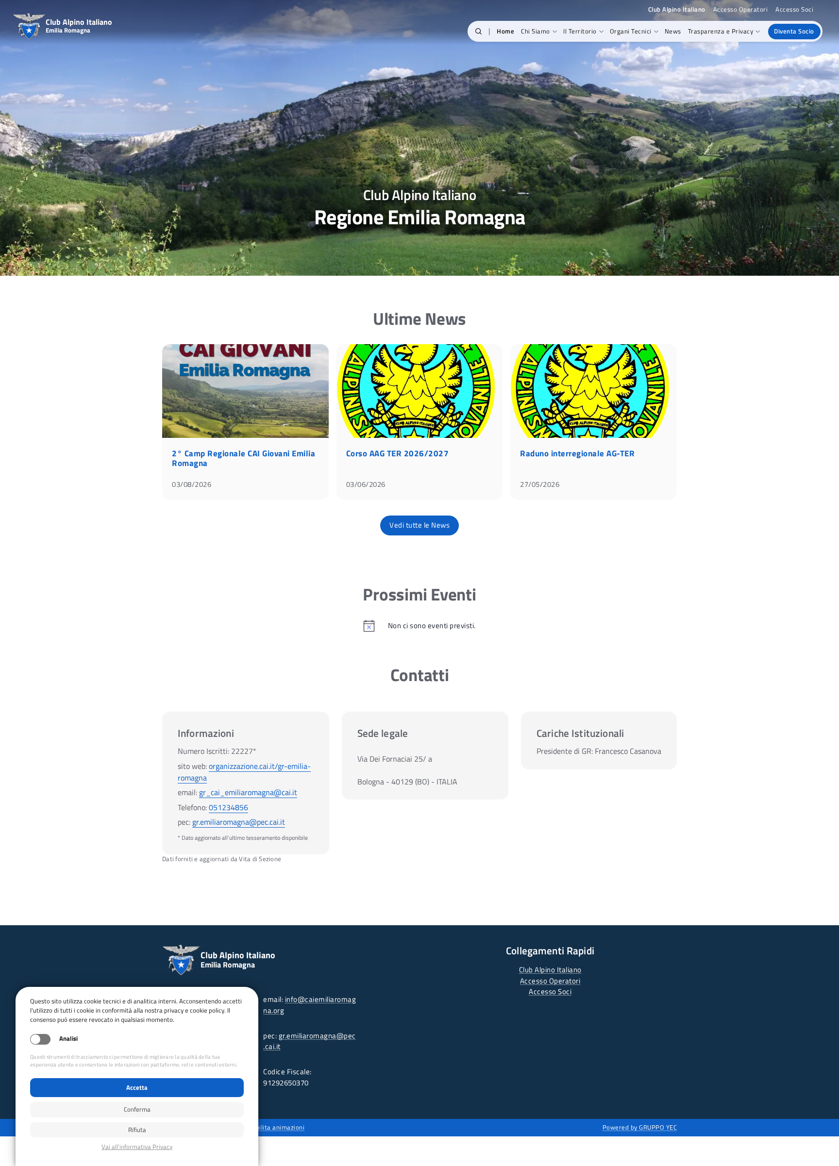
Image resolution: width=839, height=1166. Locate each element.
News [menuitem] (673, 31)
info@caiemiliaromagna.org (309, 1005)
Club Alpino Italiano (550, 969)
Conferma (137, 1109)
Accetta (137, 1087)
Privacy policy (137, 1146)
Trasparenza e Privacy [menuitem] (721, 31)
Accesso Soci (794, 9)
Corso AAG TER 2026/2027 (397, 453)
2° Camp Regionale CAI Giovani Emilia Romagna (243, 458)
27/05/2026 (539, 484)
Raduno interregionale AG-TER (577, 453)
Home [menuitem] (505, 31)
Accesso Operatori (740, 9)
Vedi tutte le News (419, 525)
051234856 (228, 807)
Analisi (68, 1038)
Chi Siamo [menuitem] (535, 31)
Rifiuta (137, 1129)
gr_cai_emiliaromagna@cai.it (248, 792)
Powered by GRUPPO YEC (640, 1127)
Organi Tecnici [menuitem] (631, 31)
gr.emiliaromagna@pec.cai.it (238, 822)
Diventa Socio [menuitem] (794, 31)
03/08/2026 (191, 484)
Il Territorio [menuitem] (580, 31)
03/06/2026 (366, 484)
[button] (478, 31)
